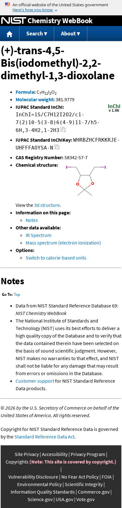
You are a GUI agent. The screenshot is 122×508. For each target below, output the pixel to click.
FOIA (107, 477)
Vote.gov (85, 499)
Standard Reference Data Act (44, 436)
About (68, 33)
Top (17, 294)
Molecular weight (34, 99)
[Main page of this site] (9, 33)
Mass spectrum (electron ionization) (63, 242)
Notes (32, 220)
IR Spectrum (38, 235)
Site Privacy (27, 454)
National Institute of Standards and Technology (13, 21)
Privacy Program (88, 454)
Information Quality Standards (43, 492)
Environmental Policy (39, 484)
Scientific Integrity (84, 484)
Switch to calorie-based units (56, 257)
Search (34, 33)
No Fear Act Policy (80, 477)
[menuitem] (9, 33)
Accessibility (55, 454)
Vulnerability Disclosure (33, 477)
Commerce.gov (93, 492)
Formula (25, 92)
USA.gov (64, 499)
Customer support (35, 381)
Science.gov (40, 499)
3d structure (47, 205)
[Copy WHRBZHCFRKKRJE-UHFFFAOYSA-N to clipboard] (56, 149)
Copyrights (17, 461)
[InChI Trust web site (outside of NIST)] (114, 111)
